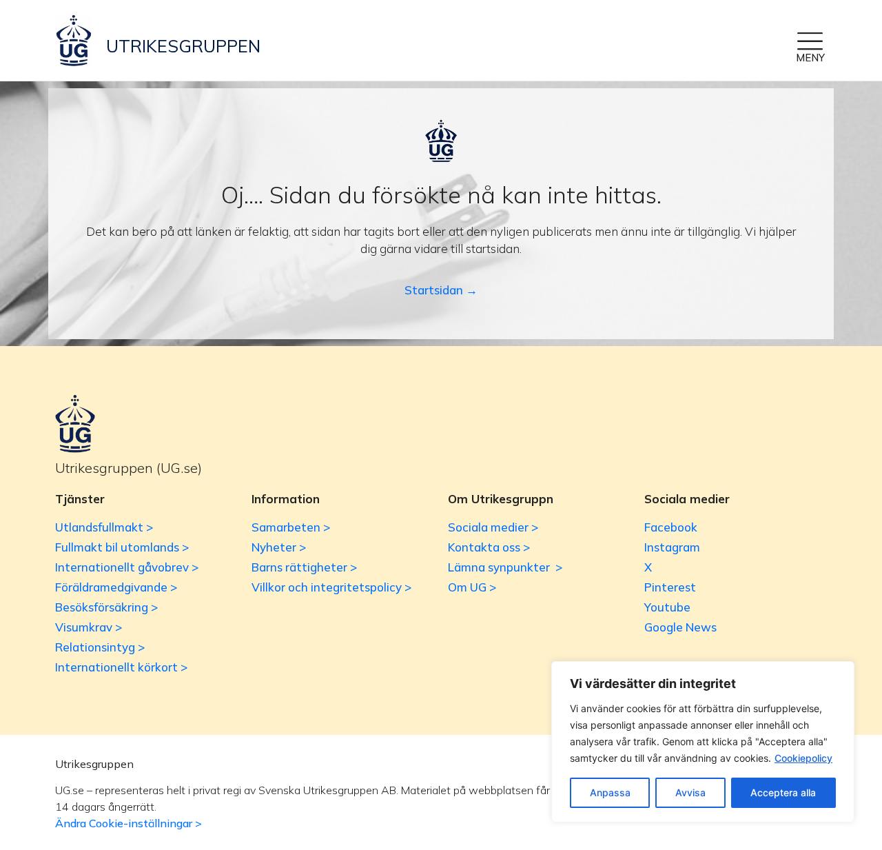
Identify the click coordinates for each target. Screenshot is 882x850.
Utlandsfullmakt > (104, 527)
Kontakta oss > (489, 547)
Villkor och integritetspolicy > (331, 587)
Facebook (670, 527)
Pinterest (670, 587)
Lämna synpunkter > (505, 567)
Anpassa (610, 792)
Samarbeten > (291, 527)
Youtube (667, 607)
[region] (702, 741)
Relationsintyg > (100, 647)
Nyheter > (279, 547)
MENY (810, 57)
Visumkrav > (88, 627)
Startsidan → (441, 290)
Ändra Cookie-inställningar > (128, 823)
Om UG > (472, 587)
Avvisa (690, 792)
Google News (680, 627)
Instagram (672, 547)
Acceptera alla (783, 792)
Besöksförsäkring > (106, 607)
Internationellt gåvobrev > (126, 567)
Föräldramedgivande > (116, 587)
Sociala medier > (493, 527)
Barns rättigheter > (304, 567)
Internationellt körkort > (121, 667)
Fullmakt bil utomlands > (122, 547)
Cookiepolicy (803, 758)
